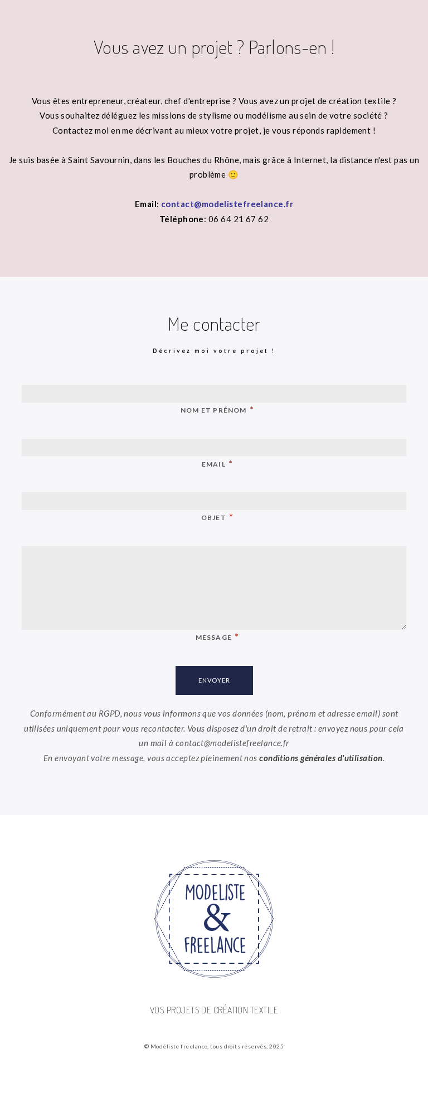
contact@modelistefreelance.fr (227, 204)
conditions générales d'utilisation (320, 758)
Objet (217, 516)
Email (217, 463)
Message (218, 636)
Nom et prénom (217, 409)
